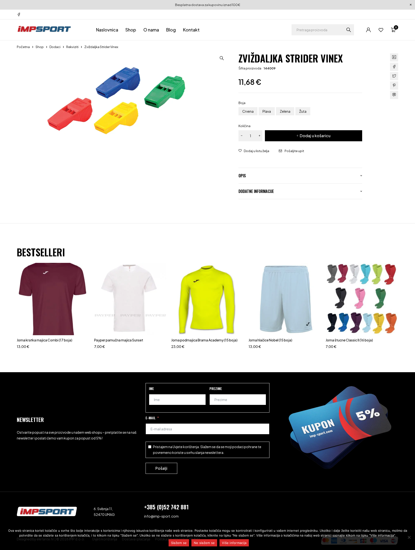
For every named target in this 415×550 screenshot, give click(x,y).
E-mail (151, 417)
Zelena (285, 111)
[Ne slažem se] (409, 537)
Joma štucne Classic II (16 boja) (349, 340)
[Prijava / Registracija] (368, 29)
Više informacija (234, 543)
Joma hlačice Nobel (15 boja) (270, 340)
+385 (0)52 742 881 (166, 506)
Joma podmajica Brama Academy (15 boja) (204, 340)
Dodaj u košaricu (315, 135)
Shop (40, 47)
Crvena (248, 111)
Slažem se (179, 543)
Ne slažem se (204, 543)
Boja (241, 103)
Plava (266, 111)
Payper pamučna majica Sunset (118, 340)
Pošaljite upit (294, 151)
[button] (221, 58)
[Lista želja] (381, 29)
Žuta (302, 111)
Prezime (215, 388)
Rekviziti (72, 47)
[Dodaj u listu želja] (253, 150)
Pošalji (161, 468)
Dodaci (55, 47)
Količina (244, 126)
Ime (151, 388)
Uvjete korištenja (186, 447)
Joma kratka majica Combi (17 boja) (44, 340)
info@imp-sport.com (161, 516)
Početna (23, 47)
